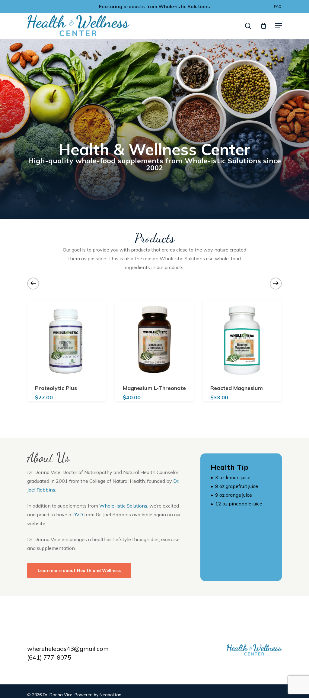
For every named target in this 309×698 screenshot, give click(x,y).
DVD (77, 514)
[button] (278, 26)
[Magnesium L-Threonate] (154, 339)
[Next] (276, 283)
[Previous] (33, 283)
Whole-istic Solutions (123, 506)
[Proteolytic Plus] (66, 339)
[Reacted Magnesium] (242, 339)
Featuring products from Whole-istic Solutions (154, 6)
